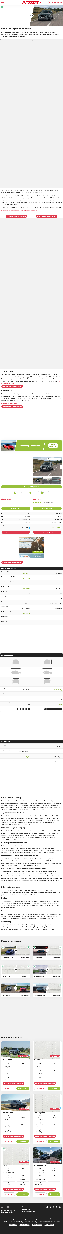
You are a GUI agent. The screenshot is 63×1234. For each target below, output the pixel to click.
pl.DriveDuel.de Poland (43, 1221)
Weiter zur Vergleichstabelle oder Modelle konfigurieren (19, 211)
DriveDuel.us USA (30, 1218)
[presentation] (33, 467)
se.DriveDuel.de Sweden (24, 1224)
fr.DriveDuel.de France (55, 1218)
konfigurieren (17, 508)
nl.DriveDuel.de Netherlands (30, 1221)
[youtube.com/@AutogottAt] (60, 1207)
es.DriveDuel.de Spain (7, 1221)
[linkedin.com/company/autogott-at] (56, 1207)
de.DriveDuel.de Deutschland (43, 1218)
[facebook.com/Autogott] (47, 1207)
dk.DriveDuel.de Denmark (37, 1224)
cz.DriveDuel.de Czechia (55, 1221)
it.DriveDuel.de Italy (13, 1224)
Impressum (25, 1207)
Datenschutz (26, 1209)
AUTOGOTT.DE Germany (8, 1218)
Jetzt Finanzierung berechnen (16, 216)
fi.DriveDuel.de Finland (49, 1224)
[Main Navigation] (2, 2)
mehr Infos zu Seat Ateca (9, 403)
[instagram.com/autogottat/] (53, 1207)
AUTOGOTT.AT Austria (20, 1218)
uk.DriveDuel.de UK (18, 1221)
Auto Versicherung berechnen (12, 562)
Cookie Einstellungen (29, 1211)
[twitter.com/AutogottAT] (50, 1207)
